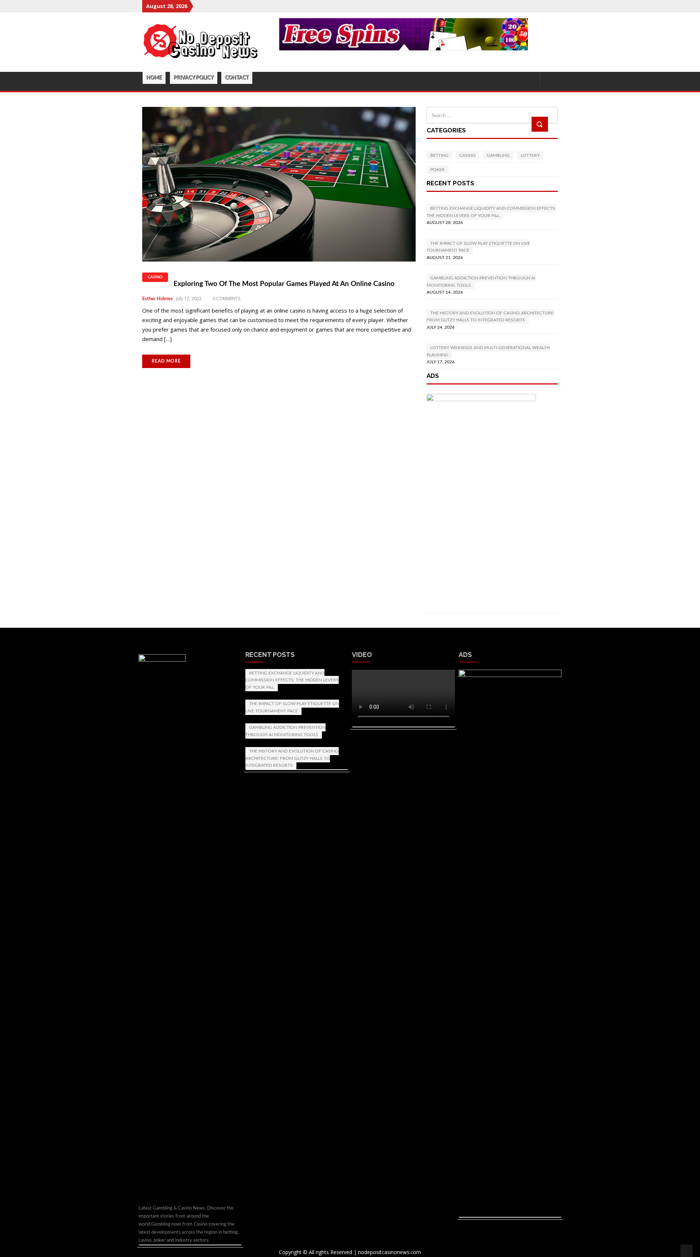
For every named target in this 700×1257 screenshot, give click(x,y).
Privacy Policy (194, 77)
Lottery (530, 155)
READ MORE (166, 361)
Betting (439, 155)
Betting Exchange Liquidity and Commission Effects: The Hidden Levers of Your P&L (292, 680)
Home (154, 77)
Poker (437, 169)
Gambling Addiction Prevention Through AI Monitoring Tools (285, 731)
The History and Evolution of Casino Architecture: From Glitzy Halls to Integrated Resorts (292, 758)
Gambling (498, 155)
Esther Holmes (157, 299)
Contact (237, 77)
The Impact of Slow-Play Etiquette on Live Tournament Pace (292, 707)
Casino (155, 277)
